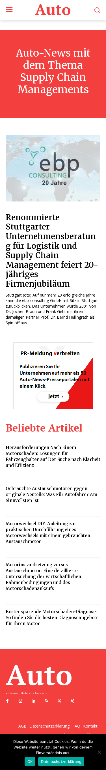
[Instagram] (20, 701)
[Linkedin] (33, 701)
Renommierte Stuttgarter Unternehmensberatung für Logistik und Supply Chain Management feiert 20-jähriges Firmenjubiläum (52, 250)
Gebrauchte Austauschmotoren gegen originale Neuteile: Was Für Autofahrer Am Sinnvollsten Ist (51, 494)
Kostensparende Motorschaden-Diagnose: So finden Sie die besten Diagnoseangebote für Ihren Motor (52, 617)
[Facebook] (7, 701)
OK (30, 761)
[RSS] (46, 701)
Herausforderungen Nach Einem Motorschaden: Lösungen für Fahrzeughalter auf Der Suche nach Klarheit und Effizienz (53, 456)
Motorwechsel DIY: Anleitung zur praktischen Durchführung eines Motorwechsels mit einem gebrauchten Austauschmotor (48, 532)
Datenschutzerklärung (61, 761)
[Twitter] (59, 701)
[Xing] (72, 701)
